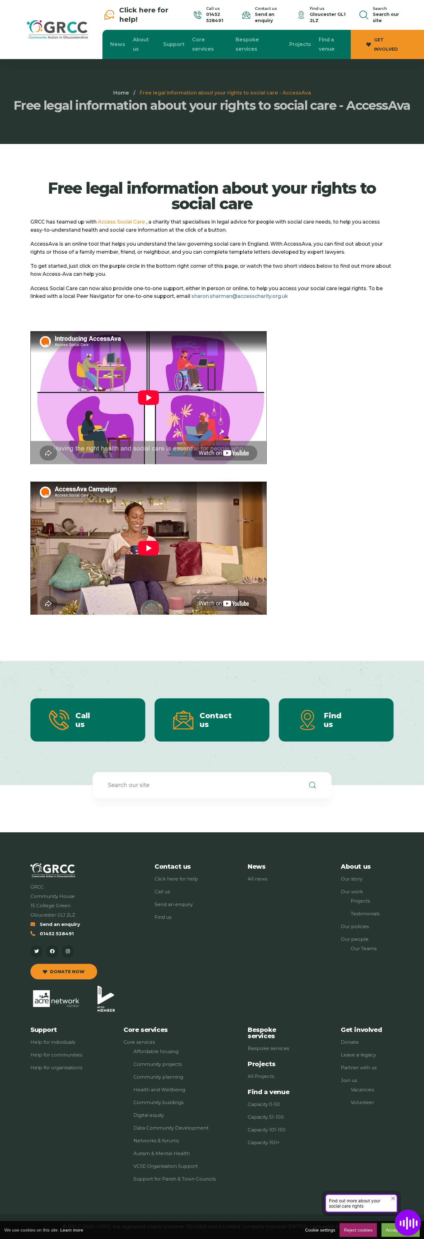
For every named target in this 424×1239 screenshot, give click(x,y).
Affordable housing (155, 1051)
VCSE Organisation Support (165, 1166)
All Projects (261, 1076)
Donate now (67, 971)
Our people (354, 939)
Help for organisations (56, 1067)
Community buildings (158, 1102)
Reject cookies (358, 1229)
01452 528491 (57, 933)
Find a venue (327, 44)
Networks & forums (156, 1141)
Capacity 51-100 (266, 1117)
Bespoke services (247, 44)
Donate (350, 1042)
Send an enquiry (60, 924)
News (117, 44)
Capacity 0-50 (264, 1104)
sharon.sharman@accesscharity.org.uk (240, 296)
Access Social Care (121, 222)
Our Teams (364, 948)
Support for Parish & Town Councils (174, 1179)
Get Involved (386, 44)
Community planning (158, 1077)
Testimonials (365, 914)
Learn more (71, 1229)
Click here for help (176, 879)
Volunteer (362, 1102)
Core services (203, 44)
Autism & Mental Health (161, 1153)
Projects (300, 44)
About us (141, 44)
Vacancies (362, 1090)
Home (121, 93)
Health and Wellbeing (159, 1090)
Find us (332, 720)
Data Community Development (171, 1128)
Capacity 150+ (264, 1142)
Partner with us (359, 1067)
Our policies (355, 926)
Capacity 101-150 (267, 1130)
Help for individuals (52, 1042)
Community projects (157, 1064)
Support (173, 44)
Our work (352, 892)
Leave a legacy (358, 1055)
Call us (162, 892)
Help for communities (56, 1055)
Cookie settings (320, 1229)
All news (257, 879)
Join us (349, 1080)
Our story (352, 879)
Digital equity (148, 1115)
